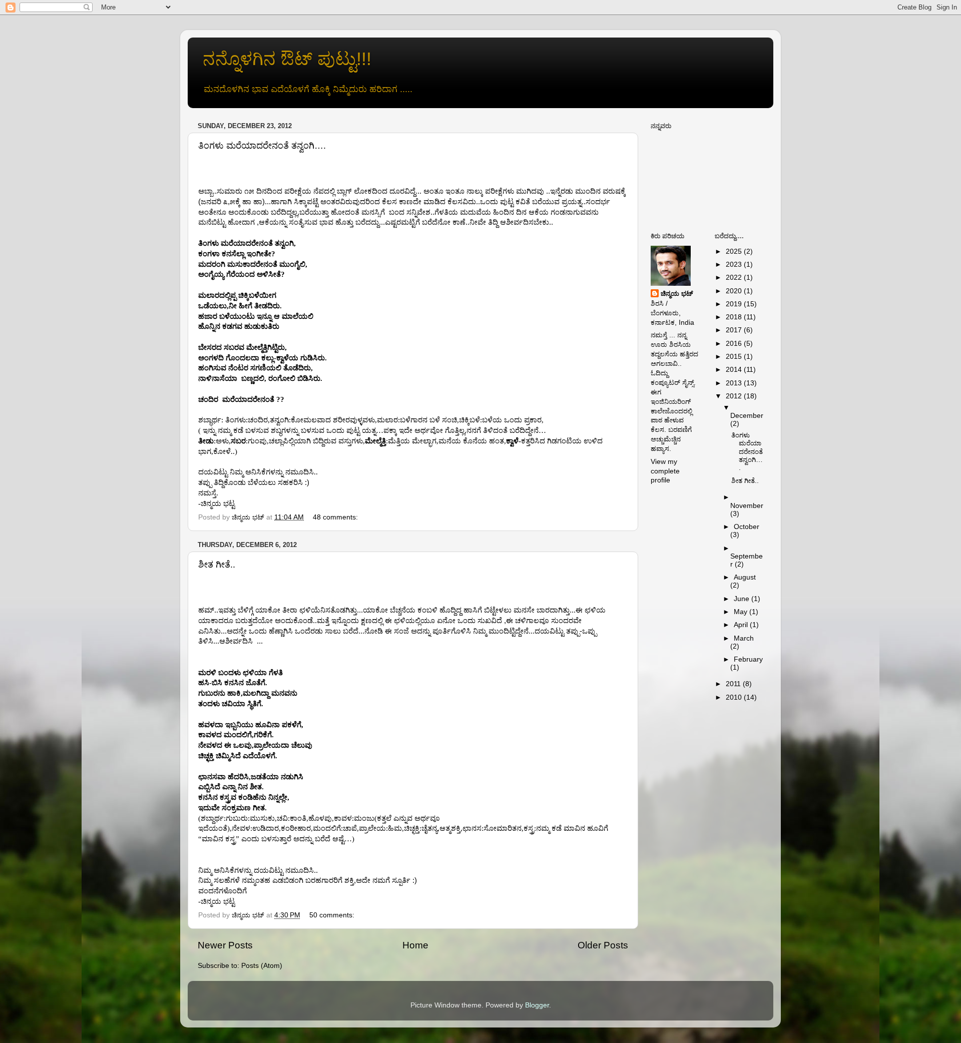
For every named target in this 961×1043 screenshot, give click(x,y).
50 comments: (332, 915)
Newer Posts (225, 945)
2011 (734, 684)
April (742, 625)
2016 (735, 343)
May (741, 612)
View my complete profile (665, 471)
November (746, 505)
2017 (735, 330)
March (744, 638)
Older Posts (603, 945)
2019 (735, 304)
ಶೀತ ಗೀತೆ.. (216, 565)
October (746, 527)
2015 (735, 356)
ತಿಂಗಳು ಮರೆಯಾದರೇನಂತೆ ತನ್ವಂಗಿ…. (262, 146)
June (742, 599)
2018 (735, 317)
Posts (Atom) (261, 965)
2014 (735, 369)
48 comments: (336, 517)
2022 (735, 277)
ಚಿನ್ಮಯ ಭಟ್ (677, 293)
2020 (735, 291)
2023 (735, 264)
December (746, 415)
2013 (735, 383)
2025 (735, 251)
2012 (735, 396)
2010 (735, 697)
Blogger (537, 1005)
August (745, 577)
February (748, 659)
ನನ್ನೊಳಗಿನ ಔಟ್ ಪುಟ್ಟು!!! (287, 59)
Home (415, 945)
